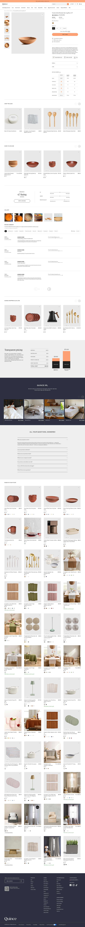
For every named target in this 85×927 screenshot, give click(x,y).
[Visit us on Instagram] (74, 885)
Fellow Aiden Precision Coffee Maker (50, 541)
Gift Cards (32, 887)
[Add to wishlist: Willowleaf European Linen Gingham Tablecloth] (59, 743)
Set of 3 (64, 28)
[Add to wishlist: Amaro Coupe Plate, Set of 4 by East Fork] (59, 487)
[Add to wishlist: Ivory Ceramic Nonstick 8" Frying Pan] (78, 743)
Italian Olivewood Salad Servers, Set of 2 (50, 132)
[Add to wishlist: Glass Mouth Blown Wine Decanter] (39, 519)
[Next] (49, 289)
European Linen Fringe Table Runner (10, 637)
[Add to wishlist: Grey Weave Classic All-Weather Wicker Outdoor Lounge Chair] (19, 805)
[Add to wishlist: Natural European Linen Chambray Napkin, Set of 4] (59, 679)
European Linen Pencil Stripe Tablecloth (9, 668)
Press (45, 891)
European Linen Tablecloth (67, 668)
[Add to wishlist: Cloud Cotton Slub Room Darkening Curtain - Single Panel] (59, 837)
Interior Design (59, 903)
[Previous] (76, 104)
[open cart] (77, 4)
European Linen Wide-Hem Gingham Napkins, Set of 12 (50, 795)
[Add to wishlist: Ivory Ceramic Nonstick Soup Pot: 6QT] (19, 679)
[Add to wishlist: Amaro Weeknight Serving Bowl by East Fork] (39, 152)
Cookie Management (62, 924)
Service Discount (46, 906)
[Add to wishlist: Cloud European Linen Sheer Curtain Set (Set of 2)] (78, 805)
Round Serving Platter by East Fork (70, 509)
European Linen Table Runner (70, 572)
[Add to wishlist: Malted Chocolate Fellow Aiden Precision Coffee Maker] (59, 519)
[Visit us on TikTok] (76, 885)
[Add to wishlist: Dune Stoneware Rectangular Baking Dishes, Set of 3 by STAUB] (78, 519)
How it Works (46, 883)
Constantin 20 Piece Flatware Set (10, 573)
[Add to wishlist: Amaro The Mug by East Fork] (19, 519)
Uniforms (58, 911)
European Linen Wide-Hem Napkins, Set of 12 (10, 604)
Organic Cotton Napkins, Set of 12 (50, 733)
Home (5, 10)
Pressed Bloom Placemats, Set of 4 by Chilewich (70, 637)
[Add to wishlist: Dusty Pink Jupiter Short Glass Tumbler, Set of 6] (19, 711)
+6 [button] (53, 608)
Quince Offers (46, 912)
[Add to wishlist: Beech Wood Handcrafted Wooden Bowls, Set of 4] (20, 152)
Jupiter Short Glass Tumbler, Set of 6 (10, 733)
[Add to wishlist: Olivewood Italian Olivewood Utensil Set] (78, 109)
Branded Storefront (60, 909)
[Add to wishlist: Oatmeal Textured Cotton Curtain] (78, 773)
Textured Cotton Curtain (69, 794)
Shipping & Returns (60, 887)
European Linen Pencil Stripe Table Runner (70, 604)
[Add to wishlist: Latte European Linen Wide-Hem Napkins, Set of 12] (19, 583)
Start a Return (59, 885)
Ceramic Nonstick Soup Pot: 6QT (10, 701)
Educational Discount (47, 908)
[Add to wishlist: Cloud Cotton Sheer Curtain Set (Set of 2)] (39, 805)
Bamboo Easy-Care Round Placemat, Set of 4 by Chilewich (70, 733)
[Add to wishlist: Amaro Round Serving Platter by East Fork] (78, 487)
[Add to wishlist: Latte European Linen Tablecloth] (78, 647)
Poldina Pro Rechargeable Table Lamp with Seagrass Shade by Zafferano (29, 795)
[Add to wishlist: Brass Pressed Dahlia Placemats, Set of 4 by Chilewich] (39, 615)
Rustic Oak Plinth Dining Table (8, 859)
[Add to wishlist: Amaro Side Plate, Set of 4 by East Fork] (39, 306)
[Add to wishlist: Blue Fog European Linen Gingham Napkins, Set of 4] (39, 109)
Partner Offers (33, 889)
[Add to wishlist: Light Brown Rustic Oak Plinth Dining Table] (19, 837)
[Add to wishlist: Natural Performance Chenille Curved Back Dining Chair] (59, 805)
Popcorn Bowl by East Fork (69, 173)
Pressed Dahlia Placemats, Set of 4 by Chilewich (30, 637)
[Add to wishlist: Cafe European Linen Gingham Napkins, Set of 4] (39, 837)
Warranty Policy (59, 889)
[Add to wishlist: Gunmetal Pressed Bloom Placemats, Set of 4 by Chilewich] (78, 615)
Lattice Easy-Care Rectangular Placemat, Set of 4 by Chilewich (11, 765)
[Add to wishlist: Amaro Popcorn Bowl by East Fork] (78, 152)
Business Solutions (60, 899)
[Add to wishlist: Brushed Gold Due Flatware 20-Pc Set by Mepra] (78, 306)
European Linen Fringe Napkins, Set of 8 (29, 604)
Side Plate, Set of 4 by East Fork (29, 329)
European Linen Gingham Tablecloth (48, 765)
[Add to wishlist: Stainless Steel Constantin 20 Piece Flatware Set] (19, 551)
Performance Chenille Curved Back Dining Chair (50, 827)
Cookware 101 (46, 895)
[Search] (68, 4)
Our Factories (46, 887)
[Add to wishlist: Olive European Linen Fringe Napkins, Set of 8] (39, 583)
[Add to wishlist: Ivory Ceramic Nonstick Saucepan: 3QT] (39, 743)
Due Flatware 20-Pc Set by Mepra (69, 329)
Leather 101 (46, 897)
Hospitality (58, 907)
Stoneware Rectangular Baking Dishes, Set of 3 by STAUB (70, 541)
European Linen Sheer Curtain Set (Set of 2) (68, 827)
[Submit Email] (21, 881)
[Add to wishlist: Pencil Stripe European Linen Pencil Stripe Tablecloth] (19, 647)
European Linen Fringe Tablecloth (29, 668)
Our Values (45, 885)
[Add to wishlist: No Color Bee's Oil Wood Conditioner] (20, 109)
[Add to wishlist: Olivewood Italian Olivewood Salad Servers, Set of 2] (59, 109)
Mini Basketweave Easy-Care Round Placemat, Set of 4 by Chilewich (10, 795)
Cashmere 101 (46, 893)
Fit (40, 192)
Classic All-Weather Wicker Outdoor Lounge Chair (10, 827)
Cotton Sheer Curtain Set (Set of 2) (29, 827)
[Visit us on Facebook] (71, 885)
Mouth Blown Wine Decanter (30, 540)
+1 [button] (33, 735)
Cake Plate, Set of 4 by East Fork (10, 509)
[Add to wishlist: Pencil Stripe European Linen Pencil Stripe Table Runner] (78, 583)
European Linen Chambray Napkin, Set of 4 (50, 701)
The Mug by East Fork (9, 540)
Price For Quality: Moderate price (53, 237)
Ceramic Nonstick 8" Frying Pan (69, 765)
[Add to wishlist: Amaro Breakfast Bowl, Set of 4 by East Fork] (59, 152)
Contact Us (58, 893)
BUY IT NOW (20, 420)
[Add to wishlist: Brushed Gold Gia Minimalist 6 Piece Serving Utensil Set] (39, 551)
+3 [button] (33, 705)
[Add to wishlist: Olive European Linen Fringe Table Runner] (19, 615)
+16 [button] (14, 608)
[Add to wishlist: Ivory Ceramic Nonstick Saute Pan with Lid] (78, 679)
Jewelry (32, 885)
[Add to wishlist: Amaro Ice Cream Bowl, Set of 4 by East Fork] (20, 306)
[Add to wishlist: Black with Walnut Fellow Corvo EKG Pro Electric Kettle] (59, 306)
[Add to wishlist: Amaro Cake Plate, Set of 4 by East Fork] (19, 487)
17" (60, 28)
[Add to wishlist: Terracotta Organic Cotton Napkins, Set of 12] (59, 711)
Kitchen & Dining (9, 10)
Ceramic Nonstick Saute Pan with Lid (70, 701)
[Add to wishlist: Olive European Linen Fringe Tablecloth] (39, 647)
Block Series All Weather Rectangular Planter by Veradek (69, 859)
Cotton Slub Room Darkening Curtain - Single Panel (48, 859)
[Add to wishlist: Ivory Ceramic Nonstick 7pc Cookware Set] (59, 551)
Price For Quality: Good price (53, 261)
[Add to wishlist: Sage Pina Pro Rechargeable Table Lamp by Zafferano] (59, 615)
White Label (59, 905)
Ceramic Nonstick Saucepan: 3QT (30, 765)
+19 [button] (73, 575)
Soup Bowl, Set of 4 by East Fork (30, 509)
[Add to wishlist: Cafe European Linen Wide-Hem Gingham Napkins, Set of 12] (59, 773)
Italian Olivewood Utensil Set (69, 131)
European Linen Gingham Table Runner (49, 668)
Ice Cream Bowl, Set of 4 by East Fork (10, 329)
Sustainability (46, 889)
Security (58, 891)
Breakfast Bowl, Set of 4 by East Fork (50, 174)
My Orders (58, 883)
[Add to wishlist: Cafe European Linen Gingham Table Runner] (59, 647)
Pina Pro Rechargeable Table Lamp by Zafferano (50, 637)
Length (41, 196)
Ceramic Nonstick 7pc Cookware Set (48, 573)
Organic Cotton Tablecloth (30, 732)
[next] (79, 104)
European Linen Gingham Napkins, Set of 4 (29, 132)
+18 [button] (73, 672)
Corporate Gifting (60, 901)
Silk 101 (45, 899)
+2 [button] (13, 514)
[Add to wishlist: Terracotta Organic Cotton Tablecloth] (39, 711)
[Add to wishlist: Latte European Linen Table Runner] (78, 551)
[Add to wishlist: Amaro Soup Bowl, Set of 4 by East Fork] (39, 487)
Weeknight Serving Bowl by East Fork (30, 174)
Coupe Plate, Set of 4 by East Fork (50, 509)
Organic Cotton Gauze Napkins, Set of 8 (49, 604)
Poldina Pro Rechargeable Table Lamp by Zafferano (29, 701)
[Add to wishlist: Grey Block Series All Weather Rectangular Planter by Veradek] (78, 837)
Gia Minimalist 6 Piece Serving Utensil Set (30, 573)
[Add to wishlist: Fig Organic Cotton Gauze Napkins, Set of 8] (59, 583)
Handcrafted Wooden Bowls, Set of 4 (9, 174)
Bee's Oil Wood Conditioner (10, 131)
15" (57, 28)
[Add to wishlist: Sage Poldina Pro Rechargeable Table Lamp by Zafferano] (39, 679)
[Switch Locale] (79, 4)
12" (53, 28)
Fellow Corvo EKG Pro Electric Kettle (50, 329)
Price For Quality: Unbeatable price (54, 274)
